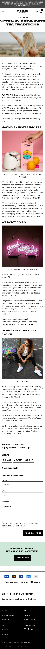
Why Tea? (5, 629)
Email (4, 491)
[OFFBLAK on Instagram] (25, 629)
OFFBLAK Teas (22, 381)
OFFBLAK (8, 108)
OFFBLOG (27, 610)
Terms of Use (22, 646)
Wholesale (5, 619)
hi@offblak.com (29, 625)
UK (37, 11)
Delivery (4, 610)
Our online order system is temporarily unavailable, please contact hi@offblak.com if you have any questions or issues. (22, 4)
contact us (35, 293)
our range (8, 431)
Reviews (27, 615)
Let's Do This (22, 558)
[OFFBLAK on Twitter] (32, 629)
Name (4, 480)
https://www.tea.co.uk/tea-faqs (16, 448)
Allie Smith (21, 269)
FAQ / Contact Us (8, 615)
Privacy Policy (7, 646)
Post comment (33, 533)
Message (5, 502)
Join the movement (17, 594)
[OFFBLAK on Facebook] (28, 629)
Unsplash (33, 269)
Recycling (5, 634)
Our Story (5, 625)
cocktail (23, 311)
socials (8, 216)
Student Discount (30, 619)
